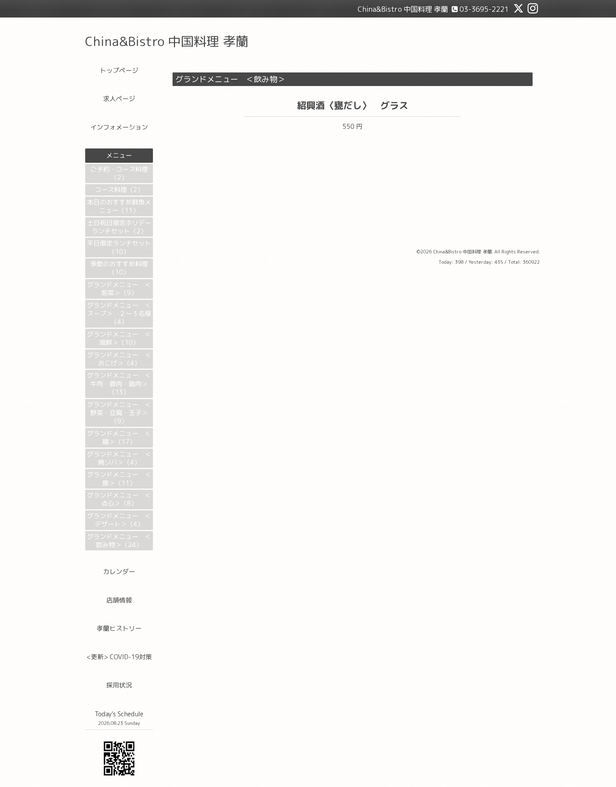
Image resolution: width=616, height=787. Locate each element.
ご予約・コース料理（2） (119, 173)
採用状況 (119, 685)
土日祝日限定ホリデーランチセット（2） (119, 227)
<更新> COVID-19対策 (119, 656)
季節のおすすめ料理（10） (119, 268)
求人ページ (119, 98)
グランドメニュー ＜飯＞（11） (119, 478)
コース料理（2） (119, 189)
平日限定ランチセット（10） (119, 247)
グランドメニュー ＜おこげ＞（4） (119, 359)
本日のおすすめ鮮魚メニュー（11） (119, 206)
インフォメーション (119, 127)
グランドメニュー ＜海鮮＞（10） (119, 338)
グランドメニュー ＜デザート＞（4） (119, 520)
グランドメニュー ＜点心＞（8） (119, 499)
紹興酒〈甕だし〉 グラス (352, 105)
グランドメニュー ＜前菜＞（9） (119, 288)
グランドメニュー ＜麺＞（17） (119, 437)
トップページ (119, 70)
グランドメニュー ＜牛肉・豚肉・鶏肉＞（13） (119, 384)
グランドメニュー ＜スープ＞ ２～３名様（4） (119, 314)
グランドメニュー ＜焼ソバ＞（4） (119, 458)
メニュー (119, 155)
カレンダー (119, 571)
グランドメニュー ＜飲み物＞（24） (119, 540)
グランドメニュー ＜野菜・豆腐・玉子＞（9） (119, 413)
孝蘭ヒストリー (119, 628)
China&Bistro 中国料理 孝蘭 (166, 41)
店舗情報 (119, 600)
